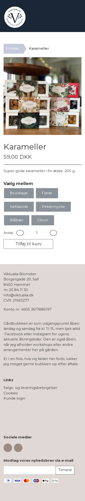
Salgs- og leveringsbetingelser (30, 387)
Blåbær (16, 220)
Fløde (47, 193)
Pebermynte (53, 206)
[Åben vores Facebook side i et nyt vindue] (8, 448)
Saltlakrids (19, 206)
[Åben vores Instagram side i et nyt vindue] (18, 448)
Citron (42, 220)
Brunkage (19, 193)
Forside (12, 48)
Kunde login (14, 398)
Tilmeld (65, 470)
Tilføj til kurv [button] (28, 243)
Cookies (11, 393)
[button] (20, 233)
